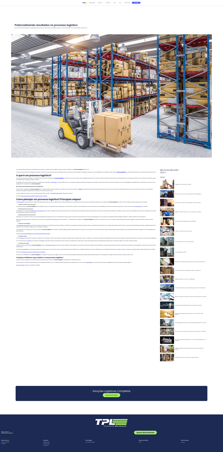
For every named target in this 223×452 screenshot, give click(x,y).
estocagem (54, 182)
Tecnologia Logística (90, 442)
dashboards (89, 262)
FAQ (120, 2)
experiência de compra (56, 193)
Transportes (46, 445)
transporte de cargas (50, 245)
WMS (64, 229)
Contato (183, 442)
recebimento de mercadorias (37, 211)
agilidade (81, 189)
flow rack (55, 219)
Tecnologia (107, 2)
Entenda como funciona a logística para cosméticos (33, 252)
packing (29, 240)
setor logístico (21, 202)
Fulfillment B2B (46, 442)
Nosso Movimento (5, 442)
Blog (114, 2)
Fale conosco (127, 2)
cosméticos (25, 249)
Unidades (3, 443)
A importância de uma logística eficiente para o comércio (34, 196)
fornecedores (138, 206)
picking (22, 238)
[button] (100, 3)
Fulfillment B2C (46, 443)
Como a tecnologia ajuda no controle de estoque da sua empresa (35, 233)
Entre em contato (20, 265)
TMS (122, 229)
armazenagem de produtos (23, 225)
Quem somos (92, 2)
